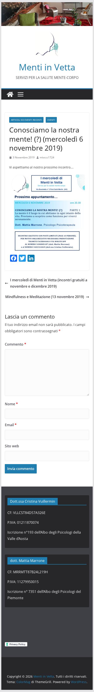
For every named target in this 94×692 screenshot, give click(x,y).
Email (11, 424)
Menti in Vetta (47, 67)
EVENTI (51, 119)
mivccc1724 (47, 157)
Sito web (12, 446)
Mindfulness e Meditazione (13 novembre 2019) (44, 296)
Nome (11, 404)
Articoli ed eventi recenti (26, 119)
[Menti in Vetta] (46, 5)
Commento (15, 344)
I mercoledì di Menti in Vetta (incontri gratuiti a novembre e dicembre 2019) (48, 283)
